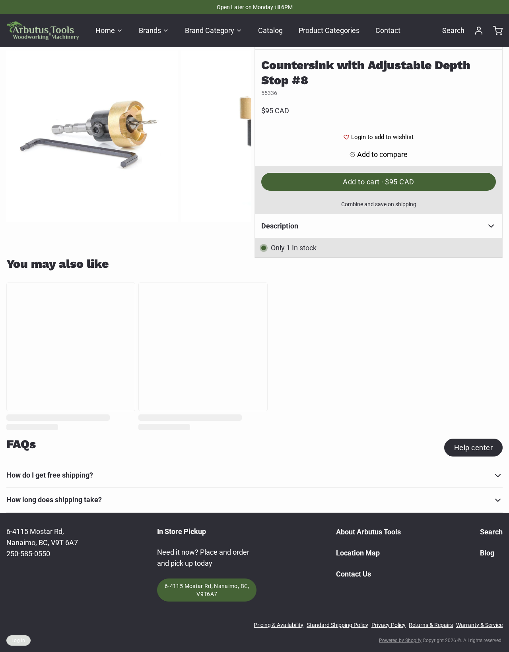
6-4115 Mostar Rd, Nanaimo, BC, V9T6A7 (207, 590)
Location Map (358, 553)
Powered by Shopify (400, 640)
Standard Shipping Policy (337, 625)
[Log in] (476, 30)
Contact (387, 30)
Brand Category (209, 30)
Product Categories (329, 30)
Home (105, 30)
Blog (487, 553)
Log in (18, 640)
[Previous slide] (18, 136)
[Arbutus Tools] (43, 31)
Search (453, 30)
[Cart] (495, 30)
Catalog (270, 30)
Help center (473, 447)
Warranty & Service (479, 625)
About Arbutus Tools (368, 532)
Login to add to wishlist (382, 137)
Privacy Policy (388, 625)
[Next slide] (239, 136)
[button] (378, 182)
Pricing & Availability (278, 625)
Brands (150, 30)
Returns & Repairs (431, 625)
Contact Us (353, 574)
